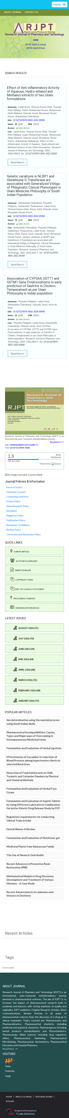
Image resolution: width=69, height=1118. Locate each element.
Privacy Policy (13, 501)
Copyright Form (23, 579)
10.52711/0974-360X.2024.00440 (29, 311)
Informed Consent (16, 491)
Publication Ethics (15, 520)
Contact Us (31, 12)
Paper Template (22, 570)
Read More (17, 162)
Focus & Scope (14, 487)
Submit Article (21, 551)
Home (9, 1096)
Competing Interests (17, 496)
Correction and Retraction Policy (23, 534)
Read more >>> (57, 442)
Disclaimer (11, 510)
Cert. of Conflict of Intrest (29, 589)
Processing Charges (23, 598)
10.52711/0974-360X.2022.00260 (29, 120)
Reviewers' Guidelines (18, 524)
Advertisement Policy (17, 506)
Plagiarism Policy (15, 515)
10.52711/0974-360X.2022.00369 (29, 216)
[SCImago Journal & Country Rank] (23, 474)
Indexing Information (26, 608)
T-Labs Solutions (25, 1113)
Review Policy (13, 529)
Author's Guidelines (26, 561)
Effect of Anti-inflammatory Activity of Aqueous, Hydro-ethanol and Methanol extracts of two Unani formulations (33, 93)
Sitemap (10, 1101)
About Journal (12, 12)
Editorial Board (44, 1096)
